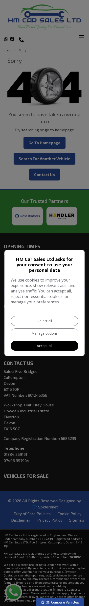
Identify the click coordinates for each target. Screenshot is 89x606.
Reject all (44, 321)
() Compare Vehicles (62, 602)
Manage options (44, 333)
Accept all (44, 345)
